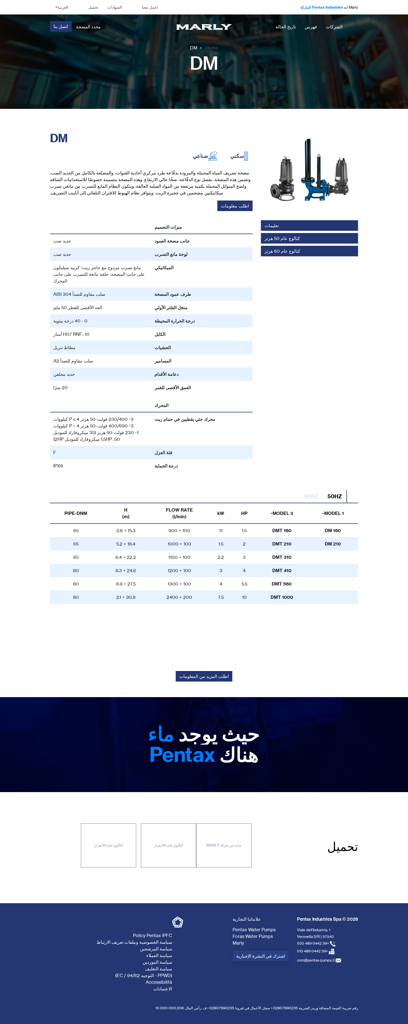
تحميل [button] (93, 7)
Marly (238, 943)
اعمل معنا (150, 7)
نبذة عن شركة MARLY (223, 845)
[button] (61, 7)
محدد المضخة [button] (88, 26)
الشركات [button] (334, 26)
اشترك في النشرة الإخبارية (260, 956)
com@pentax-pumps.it (316, 960)
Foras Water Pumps (253, 936)
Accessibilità (159, 982)
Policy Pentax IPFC (152, 935)
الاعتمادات (162, 989)
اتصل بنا (61, 26)
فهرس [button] (311, 26)
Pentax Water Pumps (254, 929)
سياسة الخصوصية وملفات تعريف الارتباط (134, 942)
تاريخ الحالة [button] (286, 26)
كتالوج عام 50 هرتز (168, 845)
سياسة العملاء (159, 955)
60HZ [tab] (311, 496)
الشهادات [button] (114, 7)
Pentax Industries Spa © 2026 (327, 919)
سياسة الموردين (157, 962)
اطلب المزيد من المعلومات (204, 676)
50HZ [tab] (335, 496)
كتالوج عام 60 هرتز (108, 845)
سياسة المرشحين (156, 949)
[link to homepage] (204, 26)
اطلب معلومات (235, 206)
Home (211, 48)
